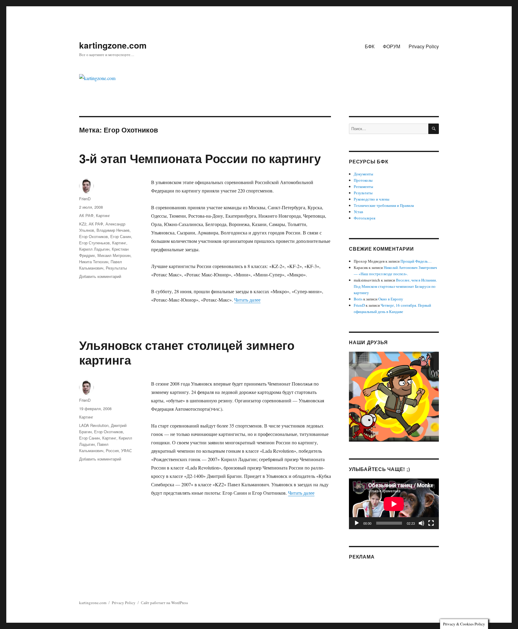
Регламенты (363, 186)
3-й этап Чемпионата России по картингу (200, 158)
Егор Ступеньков (94, 243)
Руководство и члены (371, 199)
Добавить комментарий (100, 276)
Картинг (103, 215)
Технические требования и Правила (384, 205)
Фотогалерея (364, 218)
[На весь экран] (431, 523)
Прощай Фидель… (416, 261)
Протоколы (363, 180)
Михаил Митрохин (113, 255)
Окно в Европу (390, 299)
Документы (363, 174)
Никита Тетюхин (93, 261)
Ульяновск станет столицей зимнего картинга (186, 352)
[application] (394, 503)
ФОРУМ (391, 46)
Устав (358, 211)
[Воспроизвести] (357, 523)
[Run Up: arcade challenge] (394, 396)
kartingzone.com (113, 45)
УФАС (126, 450)
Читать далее (247, 300)
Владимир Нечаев (113, 230)
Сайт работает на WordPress (164, 602)
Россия (112, 450)
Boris (358, 299)
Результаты (116, 268)
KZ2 (82, 224)
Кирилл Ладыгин (94, 249)
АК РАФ (86, 215)
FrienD (85, 198)
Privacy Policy (424, 46)
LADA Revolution (94, 425)
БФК (369, 46)
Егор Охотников (93, 236)
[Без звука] (421, 523)
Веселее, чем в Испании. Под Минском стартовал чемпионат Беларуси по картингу (395, 286)
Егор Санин (120, 236)
